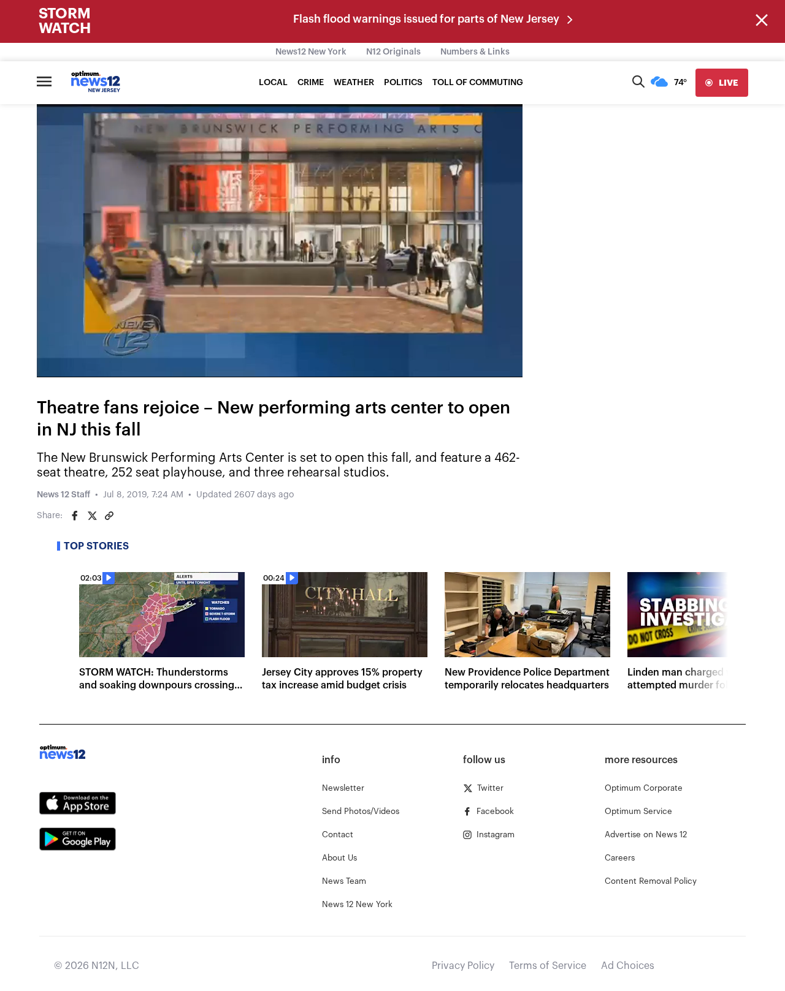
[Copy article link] (109, 516)
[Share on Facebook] (75, 516)
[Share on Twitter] (92, 516)
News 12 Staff (63, 495)
